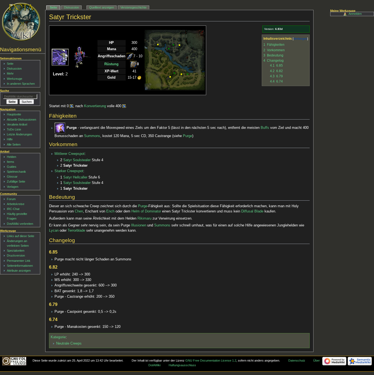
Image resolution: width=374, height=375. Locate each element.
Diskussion (71, 7)
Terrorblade (76, 230)
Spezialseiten (15, 250)
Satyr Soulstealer (77, 160)
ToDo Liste (14, 129)
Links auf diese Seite (20, 236)
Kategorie (58, 337)
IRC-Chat (13, 209)
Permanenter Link (18, 260)
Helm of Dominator (146, 211)
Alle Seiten (14, 144)
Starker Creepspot (68, 171)
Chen (79, 211)
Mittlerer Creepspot (69, 154)
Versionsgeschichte (133, 7)
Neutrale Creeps (69, 343)
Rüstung (111, 64)
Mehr (10, 73)
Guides (11, 166)
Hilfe (10, 139)
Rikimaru (144, 218)
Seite (53, 7)
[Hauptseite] (21, 22)
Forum (11, 199)
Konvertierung (95, 106)
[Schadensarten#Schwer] (133, 64)
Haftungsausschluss (182, 365)
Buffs (265, 128)
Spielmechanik (16, 171)
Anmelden (355, 13)
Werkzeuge (14, 78)
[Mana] (71, 106)
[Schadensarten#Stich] (129, 56)
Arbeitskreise (15, 204)
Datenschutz (296, 360)
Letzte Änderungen (19, 134)
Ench (110, 211)
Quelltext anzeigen (101, 7)
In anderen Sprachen (21, 83)
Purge (187, 136)
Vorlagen (12, 186)
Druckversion (16, 255)
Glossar (12, 176)
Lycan (54, 230)
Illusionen (138, 225)
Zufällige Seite (16, 181)
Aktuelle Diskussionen (21, 119)
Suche (4, 90)
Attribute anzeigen (19, 270)
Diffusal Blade (252, 211)
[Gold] (139, 77)
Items (10, 161)
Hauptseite (14, 114)
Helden (11, 156)
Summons (92, 136)
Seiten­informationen (20, 265)
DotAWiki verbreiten (20, 223)
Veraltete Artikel (17, 124)
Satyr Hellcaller (75, 177)
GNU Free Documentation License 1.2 (210, 360)
